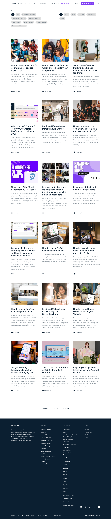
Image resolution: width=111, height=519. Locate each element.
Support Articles (47, 515)
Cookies (33, 515)
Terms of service (15, 515)
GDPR (39, 515)
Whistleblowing (57, 515)
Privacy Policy (25, 515)
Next (68, 408)
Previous (44, 408)
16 (63, 408)
